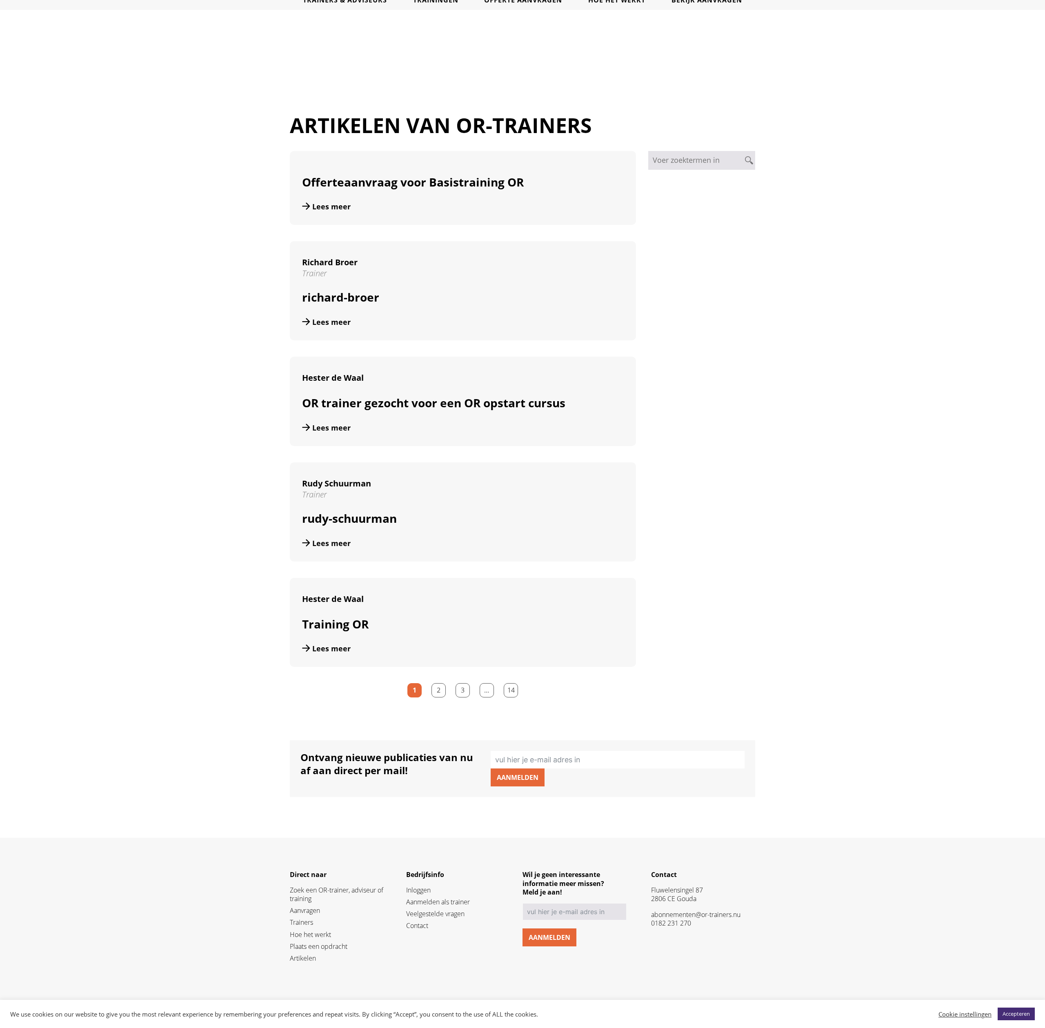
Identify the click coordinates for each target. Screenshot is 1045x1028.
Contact (417, 925)
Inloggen (418, 890)
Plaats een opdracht (318, 946)
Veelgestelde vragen (435, 914)
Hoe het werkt (310, 934)
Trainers (301, 922)
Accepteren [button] (1016, 1013)
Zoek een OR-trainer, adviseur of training (336, 894)
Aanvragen (305, 910)
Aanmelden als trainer (438, 902)
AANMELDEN (517, 777)
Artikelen (303, 958)
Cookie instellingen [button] (965, 1014)
